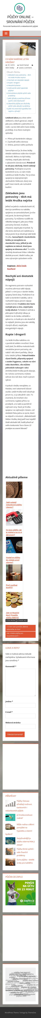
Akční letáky (9, 68)
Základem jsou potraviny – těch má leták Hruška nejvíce (19, 76)
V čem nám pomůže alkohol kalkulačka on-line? (17, 628)
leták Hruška (10, 620)
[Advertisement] (20, 453)
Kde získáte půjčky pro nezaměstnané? (15, 634)
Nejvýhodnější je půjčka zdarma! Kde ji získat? (26, 841)
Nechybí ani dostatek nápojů (18, 80)
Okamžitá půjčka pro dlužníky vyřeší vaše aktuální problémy (19, 104)
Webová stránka (12, 722)
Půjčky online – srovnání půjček (20, 19)
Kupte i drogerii (14, 83)
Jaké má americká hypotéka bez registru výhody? (19, 110)
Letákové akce (22, 620)
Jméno (9, 701)
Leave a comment (25, 68)
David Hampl (24, 65)
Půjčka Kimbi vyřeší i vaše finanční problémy (25, 852)
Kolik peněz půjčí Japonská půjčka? (18, 89)
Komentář (10, 666)
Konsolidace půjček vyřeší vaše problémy (19, 94)
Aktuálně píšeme (14, 85)
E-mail (9, 712)
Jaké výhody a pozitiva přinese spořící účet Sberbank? (19, 99)
